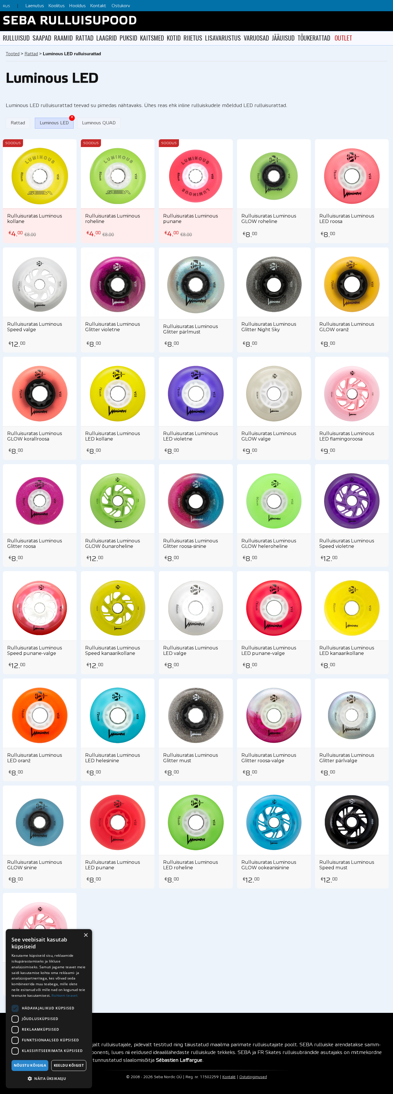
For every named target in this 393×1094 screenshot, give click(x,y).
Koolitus (56, 6)
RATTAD (85, 37)
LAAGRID (106, 37)
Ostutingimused (253, 1077)
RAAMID (63, 37)
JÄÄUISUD (283, 37)
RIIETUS (193, 37)
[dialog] (49, 1008)
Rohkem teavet (64, 995)
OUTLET (343, 37)
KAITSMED (152, 37)
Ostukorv (121, 6)
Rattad (31, 54)
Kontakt (98, 6)
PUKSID (128, 37)
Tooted (13, 54)
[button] (49, 1078)
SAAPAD (42, 37)
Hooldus (77, 6)
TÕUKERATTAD (313, 37)
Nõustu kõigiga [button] (30, 1065)
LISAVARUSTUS (223, 37)
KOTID (174, 37)
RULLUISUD (16, 37)
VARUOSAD (256, 37)
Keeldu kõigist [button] (69, 1065)
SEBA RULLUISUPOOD (70, 21)
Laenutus (34, 6)
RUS (6, 6)
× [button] (85, 935)
